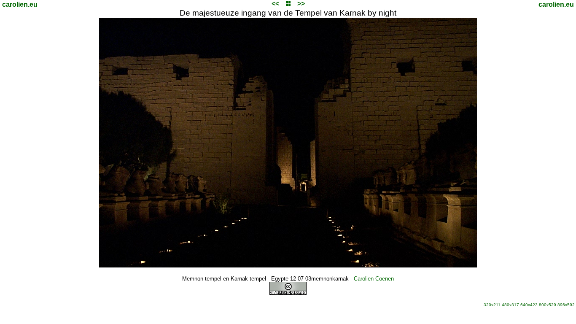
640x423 (529, 304)
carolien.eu (20, 4)
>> (301, 3)
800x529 (547, 304)
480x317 (510, 304)
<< (275, 3)
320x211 (492, 304)
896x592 (566, 304)
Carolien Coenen (374, 278)
